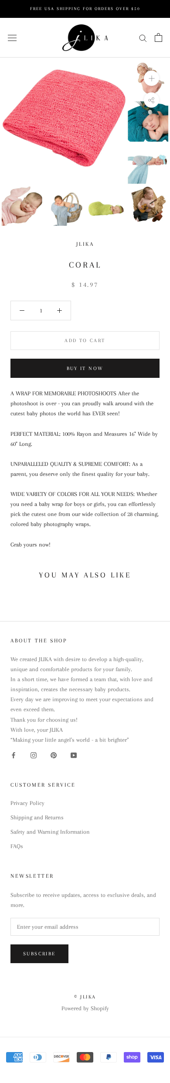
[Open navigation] (12, 37)
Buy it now (85, 368)
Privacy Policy (27, 803)
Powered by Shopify (85, 1008)
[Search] (143, 37)
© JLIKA (85, 997)
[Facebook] (13, 755)
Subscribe (39, 954)
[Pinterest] (54, 755)
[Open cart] (158, 37)
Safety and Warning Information (50, 831)
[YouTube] (74, 755)
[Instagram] (34, 755)
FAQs (16, 846)
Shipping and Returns (37, 817)
